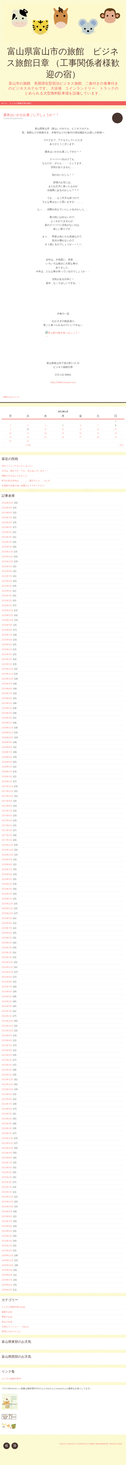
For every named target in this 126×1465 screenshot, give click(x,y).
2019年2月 (7, 717)
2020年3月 (7, 654)
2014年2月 (7, 1011)
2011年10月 (7, 1148)
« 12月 (28, 445)
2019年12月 (7, 669)
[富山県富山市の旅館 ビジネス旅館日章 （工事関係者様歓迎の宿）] (63, 22)
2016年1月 (7, 898)
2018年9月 (7, 742)
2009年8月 (7, 1275)
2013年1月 (7, 1074)
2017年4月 (7, 825)
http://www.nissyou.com (63, 382)
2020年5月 (7, 644)
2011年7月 (7, 1162)
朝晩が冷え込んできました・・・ (18, 475)
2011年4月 (7, 1177)
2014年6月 (7, 991)
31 (28, 441)
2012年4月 (7, 1118)
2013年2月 (7, 1069)
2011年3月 (7, 1182)
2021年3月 (7, 595)
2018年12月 (7, 727)
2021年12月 (7, 551)
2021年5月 (7, 586)
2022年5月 (7, 527)
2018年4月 (7, 766)
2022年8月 (7, 512)
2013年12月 (7, 1021)
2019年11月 (7, 673)
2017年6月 (7, 815)
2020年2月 (7, 659)
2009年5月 (7, 1289)
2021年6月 (7, 581)
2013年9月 (7, 1035)
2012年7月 (7, 1104)
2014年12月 (7, 962)
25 (45, 437)
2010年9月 (7, 1211)
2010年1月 (7, 1250)
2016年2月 (7, 893)
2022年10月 (7, 502)
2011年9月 (7, 1152)
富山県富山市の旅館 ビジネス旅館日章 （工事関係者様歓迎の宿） (63, 63)
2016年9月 (7, 859)
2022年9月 (7, 507)
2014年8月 (7, 981)
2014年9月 (7, 977)
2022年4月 (7, 532)
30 (10, 441)
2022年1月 (7, 546)
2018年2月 (7, 776)
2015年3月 (7, 947)
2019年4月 (7, 708)
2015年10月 (7, 913)
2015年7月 (7, 928)
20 (80, 433)
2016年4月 (7, 884)
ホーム (4, 103)
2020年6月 (7, 639)
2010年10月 (7, 1206)
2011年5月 (7, 1172)
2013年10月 (7, 1030)
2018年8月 (7, 747)
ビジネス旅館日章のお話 (13, 1307)
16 (10, 433)
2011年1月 (7, 1192)
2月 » (121, 445)
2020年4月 (7, 649)
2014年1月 (7, 1016)
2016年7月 (7, 869)
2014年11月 (7, 967)
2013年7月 (7, 1045)
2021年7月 (7, 576)
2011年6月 (7, 1167)
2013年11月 (7, 1025)
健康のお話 (7, 1311)
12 (63, 429)
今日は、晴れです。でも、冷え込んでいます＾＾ (25, 470)
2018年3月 (7, 771)
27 (80, 437)
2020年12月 (7, 610)
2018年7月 (7, 752)
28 (98, 437)
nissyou (19, 118)
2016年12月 (7, 845)
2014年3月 (7, 1006)
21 (98, 433)
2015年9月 (7, 918)
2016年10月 (7, 854)
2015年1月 (7, 957)
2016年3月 (7, 888)
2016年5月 (7, 879)
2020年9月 (7, 625)
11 (45, 429)
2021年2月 (7, 600)
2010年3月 (7, 1240)
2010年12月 (7, 1196)
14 (98, 429)
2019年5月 (7, 703)
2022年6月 (7, 522)
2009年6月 (7, 1284)
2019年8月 (7, 688)
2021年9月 (7, 566)
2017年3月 (7, 830)
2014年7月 (7, 986)
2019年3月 (7, 713)
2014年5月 (7, 996)
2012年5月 (7, 1113)
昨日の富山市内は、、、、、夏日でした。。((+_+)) (26, 480)
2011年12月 (7, 1138)
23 (10, 437)
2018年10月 (7, 737)
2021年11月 (7, 556)
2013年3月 (7, 1064)
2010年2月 (7, 1245)
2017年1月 (7, 840)
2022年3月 (7, 537)
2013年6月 (7, 1050)
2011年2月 (7, 1187)
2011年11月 (7, 1143)
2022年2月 (7, 542)
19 (63, 433)
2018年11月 (7, 732)
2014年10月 (7, 972)
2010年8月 (7, 1216)
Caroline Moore (115, 1444)
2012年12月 (7, 1079)
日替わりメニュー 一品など (15, 1326)
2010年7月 (7, 1221)
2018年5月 (7, 762)
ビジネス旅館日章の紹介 (21, 103)
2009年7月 (7, 1280)
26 (63, 437)
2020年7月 (7, 634)
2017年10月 (7, 796)
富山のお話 (7, 1321)
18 (45, 433)
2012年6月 (7, 1108)
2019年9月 (7, 683)
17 (28, 433)
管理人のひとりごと (11, 397)
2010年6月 (7, 1226)
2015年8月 (7, 923)
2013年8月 (7, 1040)
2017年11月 (7, 791)
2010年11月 (7, 1201)
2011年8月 (7, 1157)
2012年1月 (7, 1133)
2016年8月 (7, 864)
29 (116, 437)
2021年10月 (7, 561)
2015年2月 (7, 952)
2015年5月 (7, 937)
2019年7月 (7, 693)
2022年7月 (7, 517)
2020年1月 (7, 664)
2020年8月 (7, 630)
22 (116, 433)
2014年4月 (7, 1001)
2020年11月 (7, 615)
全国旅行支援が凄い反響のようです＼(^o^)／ (23, 485)
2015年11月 (7, 908)
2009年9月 (7, 1270)
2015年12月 (7, 903)
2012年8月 (7, 1099)
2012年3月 (7, 1123)
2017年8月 (7, 806)
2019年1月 (7, 722)
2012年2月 (7, 1128)
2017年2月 (7, 835)
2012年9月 (7, 1094)
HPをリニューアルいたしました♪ (17, 465)
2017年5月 (7, 820)
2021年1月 (7, 605)
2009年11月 (7, 1260)
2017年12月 (7, 786)
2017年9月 (7, 801)
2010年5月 (7, 1231)
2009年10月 (7, 1265)
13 (81, 429)
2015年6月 (7, 932)
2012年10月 (7, 1089)
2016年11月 (7, 849)
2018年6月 (7, 757)
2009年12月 (7, 1255)
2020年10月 (7, 620)
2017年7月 (7, 810)
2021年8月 (7, 571)
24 (28, 437)
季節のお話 (7, 1316)
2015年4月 (7, 942)
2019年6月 (7, 698)
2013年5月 (7, 1055)
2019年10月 (7, 678)
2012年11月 (7, 1084)
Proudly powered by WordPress (73, 1444)
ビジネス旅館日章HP (11, 1378)
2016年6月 (7, 874)
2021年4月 (7, 590)
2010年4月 (7, 1236)
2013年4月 (7, 1060)
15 (116, 429)
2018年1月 (7, 781)
